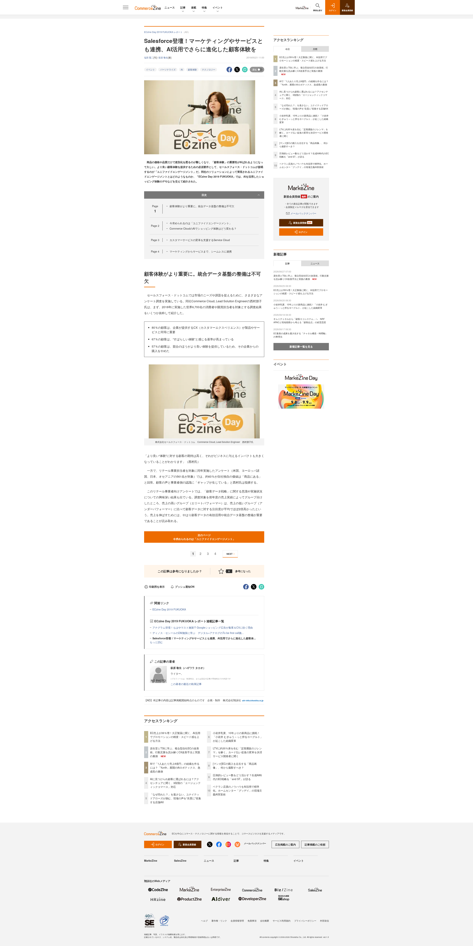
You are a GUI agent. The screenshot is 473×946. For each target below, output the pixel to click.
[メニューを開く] (125, 7)
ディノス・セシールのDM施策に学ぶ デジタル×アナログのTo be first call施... (198, 633)
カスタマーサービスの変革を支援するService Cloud (200, 240)
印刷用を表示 (157, 586)
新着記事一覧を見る (301, 346)
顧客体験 (192, 69)
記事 (183, 7)
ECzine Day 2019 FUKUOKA (169, 609)
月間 (315, 49)
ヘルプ (204, 920)
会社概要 (264, 920)
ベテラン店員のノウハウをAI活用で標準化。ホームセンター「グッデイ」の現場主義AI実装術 (237, 790)
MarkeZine (150, 860)
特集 (204, 7)
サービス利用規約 (281, 920)
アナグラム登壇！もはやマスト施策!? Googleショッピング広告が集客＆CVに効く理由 (202, 627)
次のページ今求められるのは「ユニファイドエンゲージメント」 (204, 537)
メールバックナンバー (303, 213)
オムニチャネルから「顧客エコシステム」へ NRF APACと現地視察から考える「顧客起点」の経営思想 (299, 320)
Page (155, 226)
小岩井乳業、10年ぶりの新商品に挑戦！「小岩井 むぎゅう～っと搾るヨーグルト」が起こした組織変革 (238, 737)
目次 (204, 195)
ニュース (169, 7)
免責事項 (252, 920)
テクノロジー (208, 69)
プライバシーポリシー (305, 920)
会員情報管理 (237, 920)
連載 (193, 7)
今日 (287, 49)
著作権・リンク (219, 920)
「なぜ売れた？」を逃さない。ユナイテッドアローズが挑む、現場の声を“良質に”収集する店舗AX (175, 798)
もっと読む (156, 642)
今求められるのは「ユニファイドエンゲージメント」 (201, 223)
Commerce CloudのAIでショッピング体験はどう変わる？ (203, 228)
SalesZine (180, 860)
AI (182, 69)
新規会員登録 (302, 222)
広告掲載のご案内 (285, 844)
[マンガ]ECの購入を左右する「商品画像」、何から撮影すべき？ (235, 765)
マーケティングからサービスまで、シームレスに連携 (201, 251)
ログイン (303, 232)
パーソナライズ (168, 69)
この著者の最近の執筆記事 (186, 684)
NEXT (229, 554)
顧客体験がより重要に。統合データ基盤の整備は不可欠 (202, 206)
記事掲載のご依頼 (315, 844)
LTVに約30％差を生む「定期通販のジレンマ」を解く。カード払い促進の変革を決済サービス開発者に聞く (237, 752)
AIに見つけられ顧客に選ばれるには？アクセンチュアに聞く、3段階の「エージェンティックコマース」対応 (175, 783)
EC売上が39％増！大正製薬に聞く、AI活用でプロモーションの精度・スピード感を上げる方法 (175, 737)
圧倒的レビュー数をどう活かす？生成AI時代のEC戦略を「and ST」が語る (237, 777)
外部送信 (324, 920)
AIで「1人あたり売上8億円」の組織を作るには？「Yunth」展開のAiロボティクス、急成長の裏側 (175, 767)
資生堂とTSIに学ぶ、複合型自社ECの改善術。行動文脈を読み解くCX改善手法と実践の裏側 (175, 752)
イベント (217, 7)
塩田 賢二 (149, 57)
